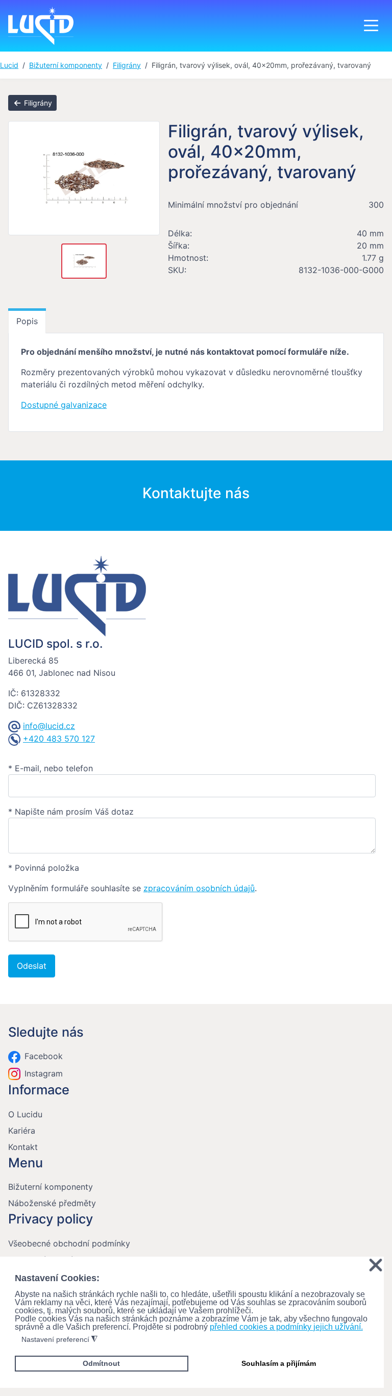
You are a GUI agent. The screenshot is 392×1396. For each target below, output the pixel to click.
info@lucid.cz (49, 726)
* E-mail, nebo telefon (50, 768)
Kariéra (21, 1130)
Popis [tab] (27, 321)
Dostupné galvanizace (64, 405)
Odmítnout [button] (101, 1363)
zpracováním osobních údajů (199, 888)
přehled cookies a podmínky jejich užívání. (286, 1326)
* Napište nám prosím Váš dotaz (71, 811)
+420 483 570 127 (59, 738)
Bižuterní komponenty (50, 1187)
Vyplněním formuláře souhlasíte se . (132, 888)
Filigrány (37, 103)
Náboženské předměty (52, 1203)
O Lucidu (25, 1114)
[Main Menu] (371, 25)
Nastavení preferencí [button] (59, 1339)
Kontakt (23, 1147)
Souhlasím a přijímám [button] (278, 1363)
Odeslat (31, 966)
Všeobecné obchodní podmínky (69, 1243)
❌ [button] (376, 1265)
